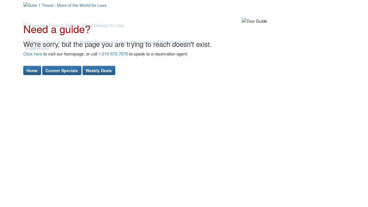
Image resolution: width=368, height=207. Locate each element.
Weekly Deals (99, 70)
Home (32, 70)
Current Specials (61, 70)
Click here (32, 54)
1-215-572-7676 (113, 54)
